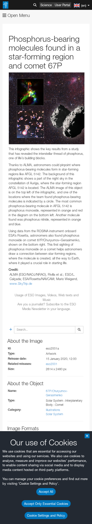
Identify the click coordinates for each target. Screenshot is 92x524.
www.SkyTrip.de (21, 283)
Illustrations (53, 410)
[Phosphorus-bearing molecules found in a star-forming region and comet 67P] (46, 108)
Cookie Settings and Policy (46, 515)
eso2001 (51, 364)
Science (46, 5)
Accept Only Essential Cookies (46, 504)
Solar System (54, 414)
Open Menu (18, 15)
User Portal (62, 5)
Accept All (46, 492)
